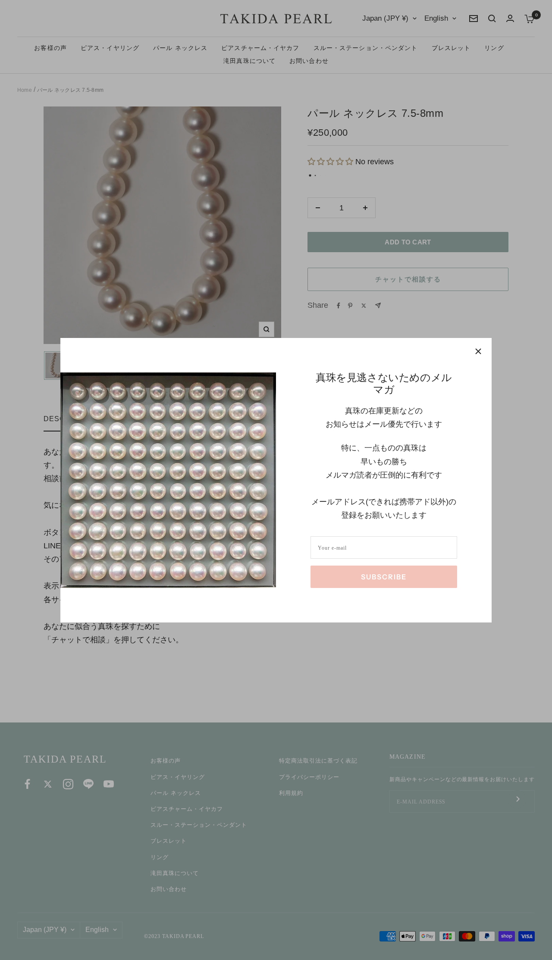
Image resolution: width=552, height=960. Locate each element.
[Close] (478, 351)
